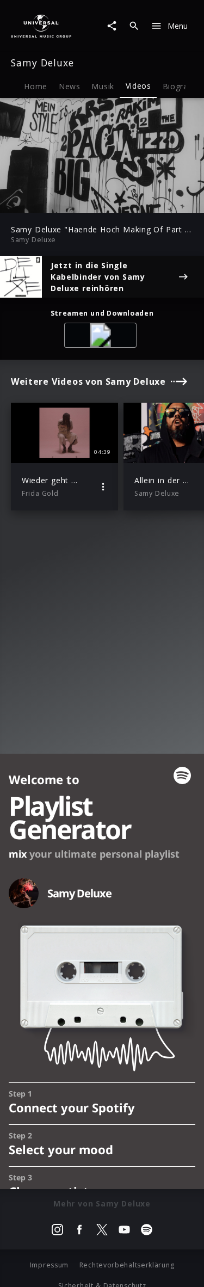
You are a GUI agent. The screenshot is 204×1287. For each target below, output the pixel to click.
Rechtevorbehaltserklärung (127, 1265)
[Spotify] (102, 337)
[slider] (67, 201)
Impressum (49, 1265)
